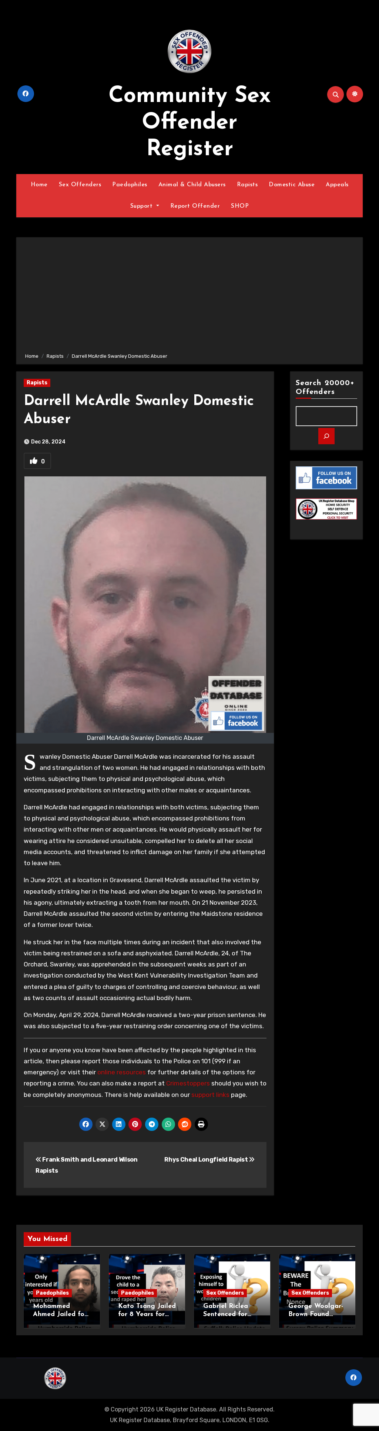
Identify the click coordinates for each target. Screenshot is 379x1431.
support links (210, 1094)
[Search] (326, 436)
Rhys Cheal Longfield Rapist (206, 1159)
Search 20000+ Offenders (325, 388)
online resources (121, 1072)
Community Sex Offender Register (189, 123)
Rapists (247, 185)
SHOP (240, 206)
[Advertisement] (190, 296)
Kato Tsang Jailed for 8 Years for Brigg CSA (147, 1314)
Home (39, 185)
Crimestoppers (188, 1083)
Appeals (337, 185)
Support (142, 206)
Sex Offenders (80, 185)
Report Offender (195, 206)
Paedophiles (129, 185)
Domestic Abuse (292, 185)
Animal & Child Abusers (192, 185)
